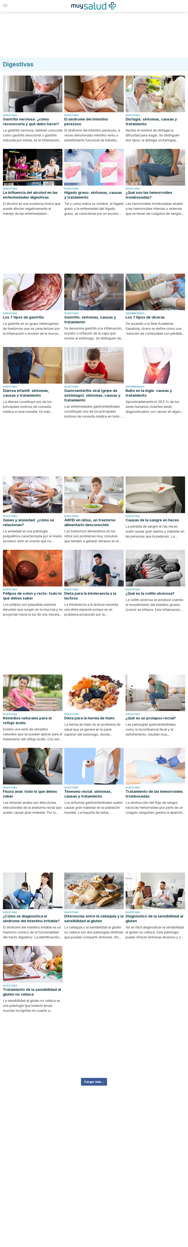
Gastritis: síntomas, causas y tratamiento (90, 319)
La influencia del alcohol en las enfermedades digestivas (30, 195)
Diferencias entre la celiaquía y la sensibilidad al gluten (94, 918)
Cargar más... (94, 1082)
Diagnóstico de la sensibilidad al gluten (154, 918)
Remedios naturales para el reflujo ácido (27, 720)
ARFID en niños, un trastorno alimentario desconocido (89, 522)
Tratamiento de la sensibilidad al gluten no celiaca (32, 991)
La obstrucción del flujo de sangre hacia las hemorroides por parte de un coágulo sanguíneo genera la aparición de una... (155, 808)
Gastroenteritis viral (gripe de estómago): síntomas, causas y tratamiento (92, 395)
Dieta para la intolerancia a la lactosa (90, 595)
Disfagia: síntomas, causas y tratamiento (151, 121)
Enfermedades (135, 313)
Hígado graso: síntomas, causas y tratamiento (93, 195)
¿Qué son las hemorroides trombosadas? (149, 195)
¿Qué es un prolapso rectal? (151, 718)
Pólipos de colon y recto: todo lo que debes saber (32, 595)
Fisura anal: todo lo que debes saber (30, 793)
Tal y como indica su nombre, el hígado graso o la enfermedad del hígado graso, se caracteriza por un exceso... (94, 208)
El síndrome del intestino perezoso (86, 121)
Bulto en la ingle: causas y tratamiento (149, 393)
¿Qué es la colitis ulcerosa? (150, 593)
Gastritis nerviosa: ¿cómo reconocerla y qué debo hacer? (31, 121)
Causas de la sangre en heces (152, 520)
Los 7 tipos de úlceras (145, 317)
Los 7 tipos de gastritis (23, 317)
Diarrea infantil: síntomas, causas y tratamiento (26, 393)
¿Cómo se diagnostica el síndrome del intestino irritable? (31, 918)
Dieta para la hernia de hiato (89, 718)
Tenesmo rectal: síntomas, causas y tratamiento (88, 793)
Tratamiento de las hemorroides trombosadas (154, 793)
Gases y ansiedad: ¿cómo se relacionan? (28, 522)
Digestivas (10, 115)
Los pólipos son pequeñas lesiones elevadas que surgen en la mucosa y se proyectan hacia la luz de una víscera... (32, 609)
